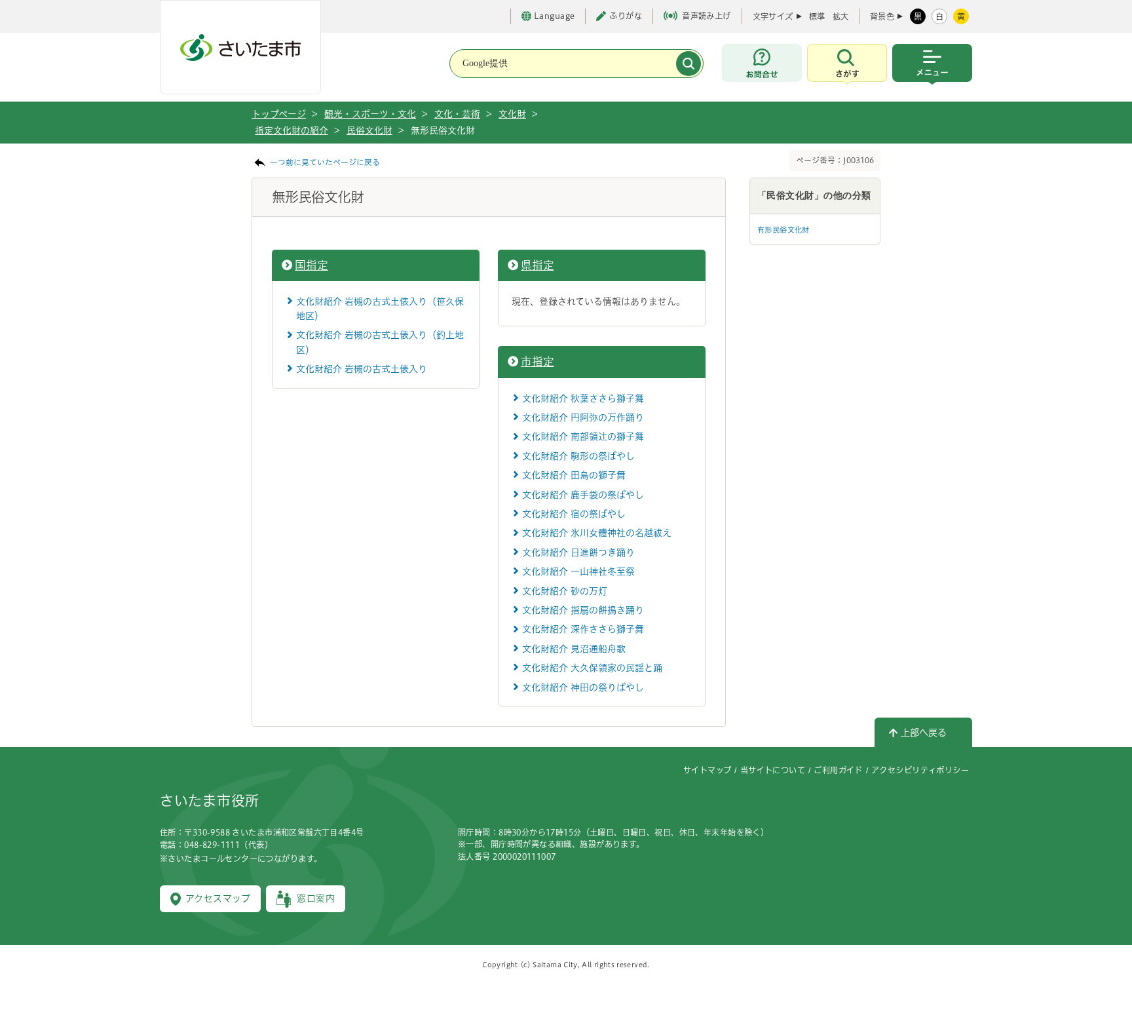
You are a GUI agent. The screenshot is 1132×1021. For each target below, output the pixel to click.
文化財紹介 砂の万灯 (564, 591)
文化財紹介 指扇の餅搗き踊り (583, 610)
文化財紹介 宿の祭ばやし (574, 513)
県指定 (537, 265)
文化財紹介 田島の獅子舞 (574, 475)
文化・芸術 (457, 114)
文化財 (512, 114)
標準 (817, 16)
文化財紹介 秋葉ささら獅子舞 (583, 398)
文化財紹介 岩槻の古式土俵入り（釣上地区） (380, 342)
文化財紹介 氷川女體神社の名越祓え (596, 532)
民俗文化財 (369, 130)
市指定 (537, 361)
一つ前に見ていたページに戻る (325, 162)
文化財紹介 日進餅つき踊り (578, 552)
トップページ (279, 114)
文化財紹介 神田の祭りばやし (583, 687)
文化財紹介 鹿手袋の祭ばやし (583, 494)
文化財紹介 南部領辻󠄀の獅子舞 (583, 436)
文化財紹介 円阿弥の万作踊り (583, 417)
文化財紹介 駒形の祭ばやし (578, 456)
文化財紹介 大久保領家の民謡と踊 (592, 667)
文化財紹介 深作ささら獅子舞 (583, 629)
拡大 (840, 16)
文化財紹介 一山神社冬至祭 (578, 571)
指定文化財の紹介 (291, 130)
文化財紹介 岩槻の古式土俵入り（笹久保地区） (380, 308)
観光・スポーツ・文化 (370, 114)
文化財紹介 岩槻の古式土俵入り (361, 369)
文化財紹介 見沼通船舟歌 (574, 648)
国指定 (311, 265)
